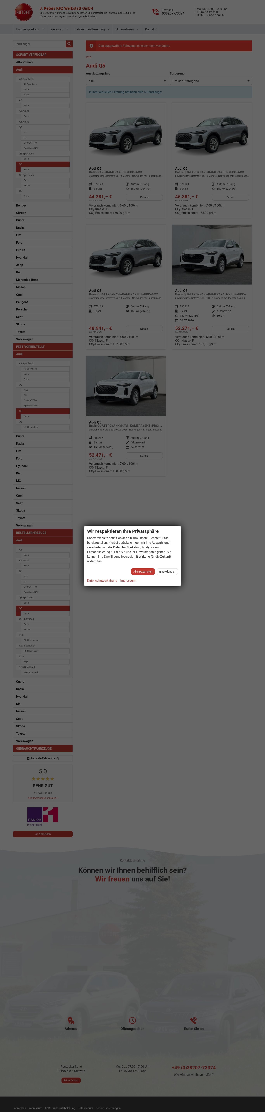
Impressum (128, 580)
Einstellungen (167, 571)
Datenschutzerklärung (102, 580)
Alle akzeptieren (142, 571)
